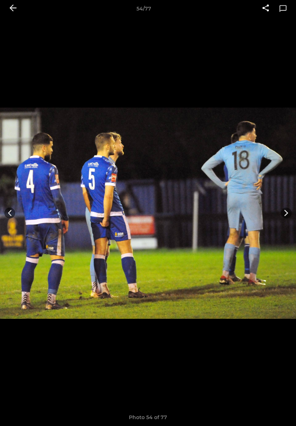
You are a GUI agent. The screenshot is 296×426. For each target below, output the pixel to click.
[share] (265, 9)
